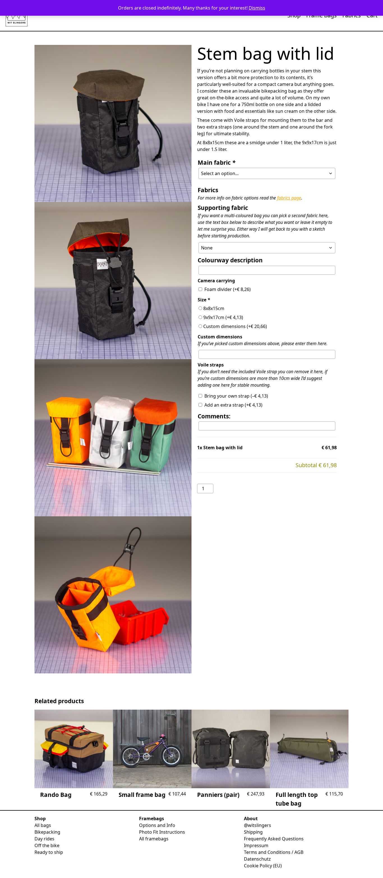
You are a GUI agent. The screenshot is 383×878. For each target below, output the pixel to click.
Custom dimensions (235, 326)
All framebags (154, 839)
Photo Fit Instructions (162, 832)
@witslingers (257, 825)
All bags (42, 825)
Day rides (44, 839)
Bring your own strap (236, 396)
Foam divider (227, 289)
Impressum (256, 845)
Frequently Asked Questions (274, 839)
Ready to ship (48, 852)
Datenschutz (257, 859)
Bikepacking (47, 832)
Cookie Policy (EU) (263, 866)
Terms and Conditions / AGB (273, 852)
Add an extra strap (233, 405)
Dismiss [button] (257, 8)
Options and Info (157, 825)
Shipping (253, 832)
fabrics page (289, 198)
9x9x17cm (223, 317)
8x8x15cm (213, 308)
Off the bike (46, 845)
